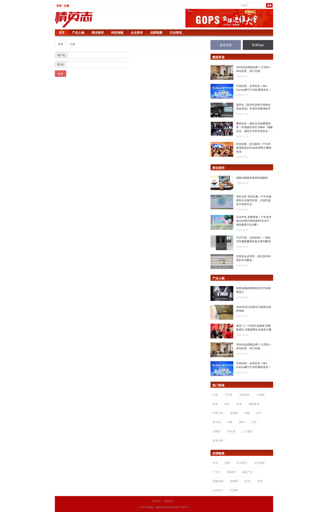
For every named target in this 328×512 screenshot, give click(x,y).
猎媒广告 (247, 472)
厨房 (215, 404)
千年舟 (229, 394)
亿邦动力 (218, 490)
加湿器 (234, 413)
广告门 (217, 472)
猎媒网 (234, 481)
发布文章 (226, 45)
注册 (72, 44)
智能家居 (254, 404)
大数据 (217, 431)
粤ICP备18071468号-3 (177, 507)
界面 (260, 481)
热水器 (217, 422)
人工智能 (247, 431)
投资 (239, 404)
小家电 (261, 394)
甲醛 (230, 422)
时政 (227, 404)
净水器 (231, 431)
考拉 (215, 463)
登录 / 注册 (62, 5)
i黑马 (247, 481)
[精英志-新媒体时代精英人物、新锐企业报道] (81, 19)
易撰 (227, 463)
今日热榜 (259, 463)
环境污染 (218, 413)
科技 (215, 394)
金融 (247, 413)
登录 (60, 44)
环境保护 (244, 394)
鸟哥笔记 (242, 463)
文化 (254, 422)
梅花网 (231, 472)
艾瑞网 (234, 490)
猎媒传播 (218, 481)
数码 (241, 422)
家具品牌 (218, 440)
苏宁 (259, 413)
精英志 (150, 507)
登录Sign (258, 45)
